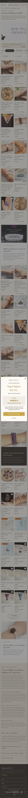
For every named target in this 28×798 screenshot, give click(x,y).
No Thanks (14, 418)
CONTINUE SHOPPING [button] (14, 414)
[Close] (25, 378)
